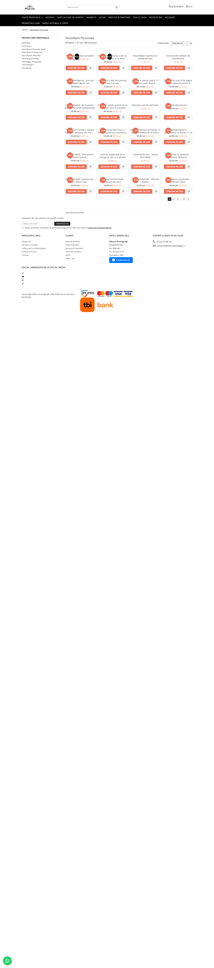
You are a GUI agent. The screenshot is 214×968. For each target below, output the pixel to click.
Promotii (91, 17)
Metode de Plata (73, 241)
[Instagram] (23, 283)
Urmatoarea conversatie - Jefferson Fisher (178, 180)
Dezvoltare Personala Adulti (34, 49)
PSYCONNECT (28, 64)
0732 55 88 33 (163, 241)
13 (184, 199)
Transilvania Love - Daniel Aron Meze (145, 156)
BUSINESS (26, 43)
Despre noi (26, 241)
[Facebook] (23, 273)
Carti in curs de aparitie (70, 17)
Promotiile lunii (31, 23)
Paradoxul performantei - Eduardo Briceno (112, 180)
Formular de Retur (73, 251)
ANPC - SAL (70, 258)
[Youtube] (23, 276)
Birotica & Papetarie (119, 17)
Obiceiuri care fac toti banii (145, 105)
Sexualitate (26, 68)
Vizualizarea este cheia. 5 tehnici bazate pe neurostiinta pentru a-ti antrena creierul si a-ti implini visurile (112, 131)
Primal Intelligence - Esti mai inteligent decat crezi (80, 82)
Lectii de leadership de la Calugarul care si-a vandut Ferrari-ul (112, 156)
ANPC (68, 255)
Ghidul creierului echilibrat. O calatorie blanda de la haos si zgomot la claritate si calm (145, 131)
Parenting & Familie (30, 58)
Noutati (50, 17)
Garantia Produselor (74, 248)
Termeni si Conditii (30, 245)
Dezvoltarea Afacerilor (31, 55)
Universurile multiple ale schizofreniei (178, 57)
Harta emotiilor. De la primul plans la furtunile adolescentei (80, 106)
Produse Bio (155, 17)
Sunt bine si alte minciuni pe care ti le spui (112, 82)
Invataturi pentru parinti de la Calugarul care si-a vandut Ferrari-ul (112, 106)
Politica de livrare (29, 251)
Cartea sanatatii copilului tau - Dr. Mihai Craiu (79, 180)
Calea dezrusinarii (178, 105)
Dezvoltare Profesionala (32, 52)
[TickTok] (23, 280)
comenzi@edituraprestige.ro (170, 245)
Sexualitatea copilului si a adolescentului (145, 57)
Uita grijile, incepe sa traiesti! (80, 55)
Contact (25, 255)
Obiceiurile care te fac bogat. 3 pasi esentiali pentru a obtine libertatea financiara (178, 82)
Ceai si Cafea (139, 17)
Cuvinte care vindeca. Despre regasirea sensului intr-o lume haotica (79, 131)
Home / (25, 29)
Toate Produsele (31, 17)
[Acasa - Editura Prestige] (36, 7)
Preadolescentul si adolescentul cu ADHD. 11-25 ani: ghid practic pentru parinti (178, 131)
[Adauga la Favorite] (90, 68)
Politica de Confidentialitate (100, 227)
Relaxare (170, 17)
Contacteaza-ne (123, 260)
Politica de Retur (73, 245)
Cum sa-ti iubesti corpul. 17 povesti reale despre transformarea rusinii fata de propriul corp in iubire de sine (145, 82)
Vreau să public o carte (55, 23)
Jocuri (102, 17)
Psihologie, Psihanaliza (31, 61)
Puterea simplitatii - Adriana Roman (145, 180)
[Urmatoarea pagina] (188, 199)
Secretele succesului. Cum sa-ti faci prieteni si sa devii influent (112, 57)
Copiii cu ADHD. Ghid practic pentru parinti (80, 156)
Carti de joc (26, 46)
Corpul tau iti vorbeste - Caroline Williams (178, 156)
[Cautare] (116, 7)
